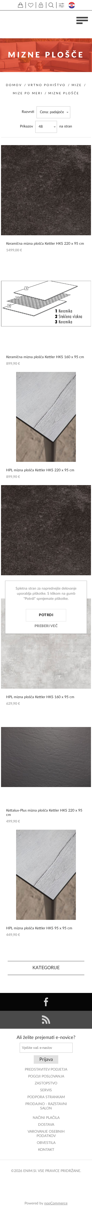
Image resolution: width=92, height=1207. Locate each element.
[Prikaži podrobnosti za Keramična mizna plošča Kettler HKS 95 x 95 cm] (46, 530)
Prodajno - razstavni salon (46, 1106)
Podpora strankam (46, 1097)
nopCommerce (55, 1203)
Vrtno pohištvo (47, 85)
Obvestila (46, 1143)
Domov (14, 85)
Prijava (46, 1059)
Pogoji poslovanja (46, 1076)
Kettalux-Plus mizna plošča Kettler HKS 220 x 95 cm (44, 813)
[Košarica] (20, 5)
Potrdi (46, 615)
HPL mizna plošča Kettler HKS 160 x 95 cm (40, 697)
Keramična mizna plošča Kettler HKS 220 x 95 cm (45, 243)
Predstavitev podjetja (46, 1069)
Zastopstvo (46, 1083)
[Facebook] (46, 1002)
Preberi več (46, 626)
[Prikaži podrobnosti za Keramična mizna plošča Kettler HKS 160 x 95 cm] (46, 304)
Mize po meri (27, 93)
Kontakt (46, 1150)
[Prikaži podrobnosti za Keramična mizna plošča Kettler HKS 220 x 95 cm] (46, 190)
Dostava (46, 1125)
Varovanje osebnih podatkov (46, 1134)
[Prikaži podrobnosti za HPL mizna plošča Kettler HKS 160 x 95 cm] (46, 644)
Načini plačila (46, 1118)
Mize (77, 85)
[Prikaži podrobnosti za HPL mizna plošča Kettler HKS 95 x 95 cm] (46, 875)
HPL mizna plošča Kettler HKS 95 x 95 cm (39, 928)
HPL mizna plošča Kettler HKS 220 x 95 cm (40, 470)
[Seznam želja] (31, 5)
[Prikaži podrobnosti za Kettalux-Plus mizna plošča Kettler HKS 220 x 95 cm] (46, 757)
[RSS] (46, 1020)
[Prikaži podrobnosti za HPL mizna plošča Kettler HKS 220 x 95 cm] (46, 417)
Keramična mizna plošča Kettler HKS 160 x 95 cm (45, 357)
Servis (46, 1090)
